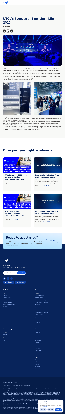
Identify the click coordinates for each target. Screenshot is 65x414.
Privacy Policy (15, 385)
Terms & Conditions (7, 385)
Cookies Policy (44, 406)
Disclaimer (21, 385)
